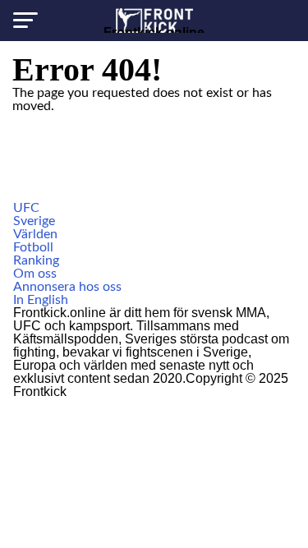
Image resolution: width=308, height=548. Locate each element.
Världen (35, 234)
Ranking (36, 260)
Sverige (34, 221)
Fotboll (33, 247)
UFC (26, 207)
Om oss (35, 273)
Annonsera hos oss (67, 286)
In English (40, 299)
